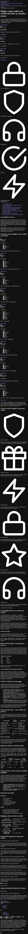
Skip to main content (5, 1)
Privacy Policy (6, 913)
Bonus (10, 3)
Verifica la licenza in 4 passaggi (9, 209)
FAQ (17, 3)
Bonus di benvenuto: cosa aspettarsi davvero (12, 207)
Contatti (20, 3)
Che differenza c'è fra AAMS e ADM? (10, 876)
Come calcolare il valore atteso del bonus (11, 208)
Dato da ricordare (6, 212)
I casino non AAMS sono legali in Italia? (10, 840)
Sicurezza (14, 3)
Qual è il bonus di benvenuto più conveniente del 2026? (13, 856)
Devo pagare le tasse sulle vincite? (9, 848)
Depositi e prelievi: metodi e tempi (10, 213)
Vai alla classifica (4, 4)
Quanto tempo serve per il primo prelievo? (10, 863)
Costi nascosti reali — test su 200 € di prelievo (12, 210)
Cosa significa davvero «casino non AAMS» (12, 205)
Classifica (2, 3)
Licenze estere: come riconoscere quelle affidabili (13, 214)
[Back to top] (1, 932)
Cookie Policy (6, 914)
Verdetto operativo (7, 206)
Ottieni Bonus (3, 36)
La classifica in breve (7, 203)
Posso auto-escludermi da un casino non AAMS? (12, 870)
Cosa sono (7, 3)
